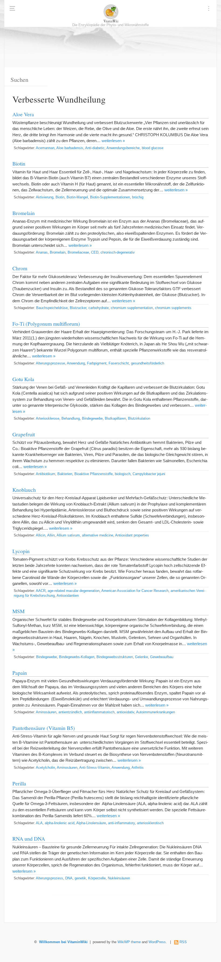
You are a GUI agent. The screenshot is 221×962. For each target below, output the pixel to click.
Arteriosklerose (47, 418)
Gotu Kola (23, 378)
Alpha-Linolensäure (91, 823)
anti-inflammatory (121, 823)
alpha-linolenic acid (59, 823)
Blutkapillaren (115, 418)
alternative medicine (97, 535)
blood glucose (152, 148)
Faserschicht (119, 363)
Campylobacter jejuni (149, 474)
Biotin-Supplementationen (110, 197)
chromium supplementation (132, 308)
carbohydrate (98, 308)
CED (94, 252)
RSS (183, 942)
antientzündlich (70, 712)
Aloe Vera (23, 114)
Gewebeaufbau (161, 657)
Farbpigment (96, 363)
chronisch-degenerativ (118, 252)
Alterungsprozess (49, 878)
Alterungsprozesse (50, 363)
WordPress (157, 942)
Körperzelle (97, 878)
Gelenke (141, 657)
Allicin (40, 535)
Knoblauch (24, 489)
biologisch (122, 474)
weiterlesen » (113, 140)
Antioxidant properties (132, 535)
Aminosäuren (46, 712)
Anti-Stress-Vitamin (94, 768)
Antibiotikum (45, 474)
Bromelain (23, 212)
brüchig (137, 197)
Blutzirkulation (139, 418)
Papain (19, 672)
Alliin (51, 535)
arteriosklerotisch (150, 823)
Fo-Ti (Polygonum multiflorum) (46, 323)
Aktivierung (44, 197)
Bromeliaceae (78, 252)
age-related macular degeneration (73, 591)
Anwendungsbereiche (123, 148)
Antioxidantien (68, 596)
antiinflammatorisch (99, 712)
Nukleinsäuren (119, 878)
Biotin (18, 163)
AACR (41, 591)
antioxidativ (125, 712)
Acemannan (45, 148)
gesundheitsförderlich (147, 363)
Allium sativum (68, 535)
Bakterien (64, 474)
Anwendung (76, 363)
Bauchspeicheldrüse (52, 308)
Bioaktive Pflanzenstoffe (93, 474)
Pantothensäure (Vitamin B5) (43, 727)
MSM (18, 611)
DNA (68, 878)
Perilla (19, 783)
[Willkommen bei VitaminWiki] (110, 13)
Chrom (19, 268)
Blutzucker (78, 308)
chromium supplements (173, 308)
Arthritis (138, 768)
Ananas (42, 252)
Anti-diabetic (95, 148)
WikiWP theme (129, 942)
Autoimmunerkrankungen (155, 712)
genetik (80, 878)
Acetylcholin (45, 768)
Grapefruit (23, 434)
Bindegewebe (92, 418)
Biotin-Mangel (77, 197)
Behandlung (70, 418)
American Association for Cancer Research (134, 591)
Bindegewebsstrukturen (114, 657)
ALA (39, 823)
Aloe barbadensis (69, 148)
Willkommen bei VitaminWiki (63, 942)
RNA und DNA (28, 838)
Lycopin (21, 550)
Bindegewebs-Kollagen (76, 657)
